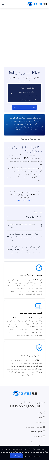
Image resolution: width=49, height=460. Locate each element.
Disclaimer (37, 436)
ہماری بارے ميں (34, 441)
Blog (40, 417)
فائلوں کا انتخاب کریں (28, 93)
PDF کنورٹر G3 (24, 200)
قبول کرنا (16, 455)
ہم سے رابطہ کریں (33, 427)
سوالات (39, 422)
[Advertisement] (24, 34)
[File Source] (11, 93)
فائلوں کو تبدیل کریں (24, 107)
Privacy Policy (36, 431)
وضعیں (39, 412)
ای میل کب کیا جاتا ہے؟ (32, 139)
